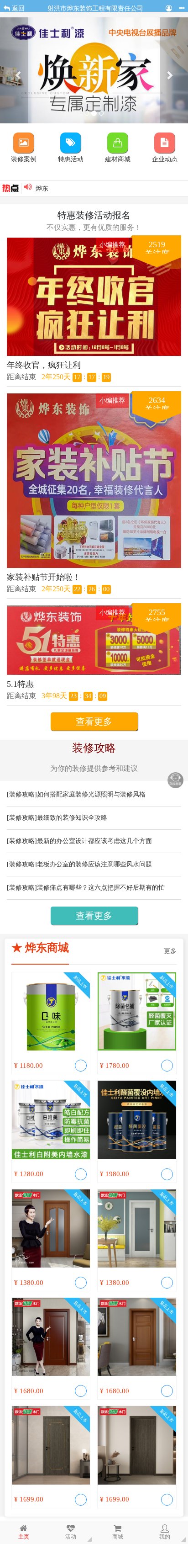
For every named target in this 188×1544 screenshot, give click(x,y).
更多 (170, 951)
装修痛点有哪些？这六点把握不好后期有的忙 (101, 887)
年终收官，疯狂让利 (44, 365)
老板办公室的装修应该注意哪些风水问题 (94, 864)
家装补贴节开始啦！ (44, 577)
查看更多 (94, 721)
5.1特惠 (20, 684)
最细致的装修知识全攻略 (72, 817)
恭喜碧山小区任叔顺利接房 (74, 190)
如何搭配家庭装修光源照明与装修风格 (91, 794)
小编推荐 (112, 244)
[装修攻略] (22, 794)
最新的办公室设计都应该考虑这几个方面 (94, 841)
